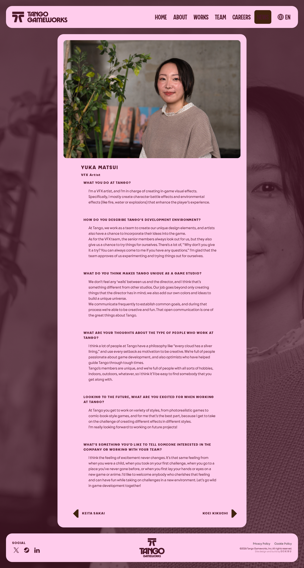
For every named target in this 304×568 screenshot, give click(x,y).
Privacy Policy (261, 543)
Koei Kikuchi (215, 513)
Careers (241, 17)
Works (201, 17)
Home (161, 17)
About (180, 17)
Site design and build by (273, 551)
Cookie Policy (283, 543)
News (263, 17)
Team (220, 17)
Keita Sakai (93, 513)
